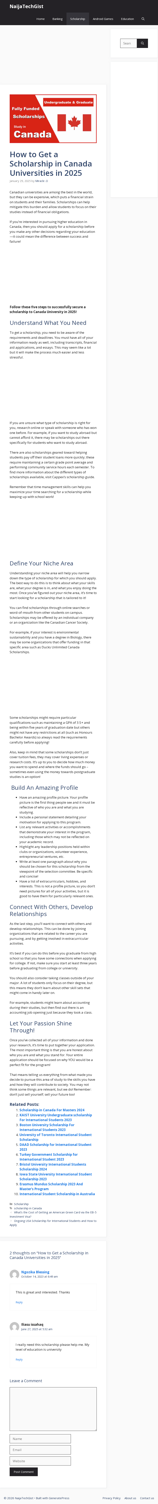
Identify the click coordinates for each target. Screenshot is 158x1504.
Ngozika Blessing (35, 1272)
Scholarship (77, 19)
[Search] (142, 43)
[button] (143, 19)
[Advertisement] (53, 56)
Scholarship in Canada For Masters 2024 (51, 1110)
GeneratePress (59, 1498)
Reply (19, 1302)
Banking (57, 19)
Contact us (147, 1498)
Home (40, 19)
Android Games (103, 19)
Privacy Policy (112, 1498)
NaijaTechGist (26, 6)
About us (130, 1498)
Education (127, 19)
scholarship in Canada (28, 1208)
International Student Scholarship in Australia (57, 1194)
